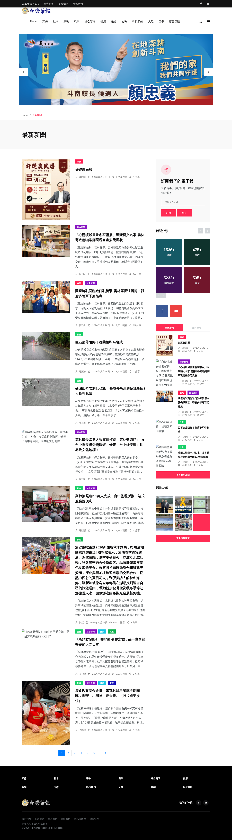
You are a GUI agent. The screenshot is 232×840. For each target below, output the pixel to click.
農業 (76, 21)
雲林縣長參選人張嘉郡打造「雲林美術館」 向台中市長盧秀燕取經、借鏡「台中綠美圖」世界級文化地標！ (109, 445)
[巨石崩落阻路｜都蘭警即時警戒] (46, 346)
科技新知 (137, 21)
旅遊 (114, 21)
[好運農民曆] (46, 189)
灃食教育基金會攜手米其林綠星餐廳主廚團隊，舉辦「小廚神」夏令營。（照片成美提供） (107, 696)
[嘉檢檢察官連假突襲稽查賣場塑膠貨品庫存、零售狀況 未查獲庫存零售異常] (183, 522)
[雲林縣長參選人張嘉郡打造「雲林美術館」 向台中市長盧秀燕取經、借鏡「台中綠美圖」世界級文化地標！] (46, 437)
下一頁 (103, 753)
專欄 (161, 21)
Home (33, 21)
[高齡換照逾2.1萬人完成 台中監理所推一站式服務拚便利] (46, 504)
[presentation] (23, 72)
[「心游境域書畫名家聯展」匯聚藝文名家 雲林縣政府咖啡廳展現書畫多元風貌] (46, 241)
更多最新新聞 (183, 475)
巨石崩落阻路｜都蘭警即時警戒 (99, 342)
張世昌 (82, 530)
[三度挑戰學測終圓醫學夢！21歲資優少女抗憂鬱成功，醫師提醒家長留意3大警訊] (201, 504)
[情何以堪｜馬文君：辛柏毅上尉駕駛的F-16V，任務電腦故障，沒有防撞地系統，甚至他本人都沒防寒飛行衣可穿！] (183, 504)
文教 (124, 21)
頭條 (45, 21)
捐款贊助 (39, 818)
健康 (103, 21)
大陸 (151, 21)
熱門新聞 (196, 328)
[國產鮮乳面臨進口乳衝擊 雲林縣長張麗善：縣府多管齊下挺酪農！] (46, 297)
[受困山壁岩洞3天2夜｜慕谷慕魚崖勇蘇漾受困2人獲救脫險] (46, 392)
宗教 (66, 21)
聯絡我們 (78, 3)
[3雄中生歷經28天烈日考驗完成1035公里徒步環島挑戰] (164, 522)
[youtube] (208, 3)
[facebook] (201, 3)
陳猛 (81, 622)
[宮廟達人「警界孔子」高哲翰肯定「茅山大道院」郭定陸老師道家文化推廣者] (201, 522)
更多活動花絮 (183, 538)
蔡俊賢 (82, 673)
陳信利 (82, 274)
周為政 (82, 730)
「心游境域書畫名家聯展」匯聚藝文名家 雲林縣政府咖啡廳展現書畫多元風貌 (194, 371)
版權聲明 (94, 818)
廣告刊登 (48, 3)
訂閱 (168, 213)
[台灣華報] (36, 10)
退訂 (184, 213)
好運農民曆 (83, 169)
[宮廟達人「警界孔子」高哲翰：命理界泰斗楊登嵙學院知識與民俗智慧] (164, 504)
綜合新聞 (90, 21)
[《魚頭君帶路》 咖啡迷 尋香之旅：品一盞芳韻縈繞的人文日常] (46, 634)
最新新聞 (169, 328)
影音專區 (174, 21)
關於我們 (63, 3)
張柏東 (82, 371)
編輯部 (82, 177)
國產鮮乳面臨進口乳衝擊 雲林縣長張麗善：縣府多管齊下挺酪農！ (194, 402)
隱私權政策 (80, 818)
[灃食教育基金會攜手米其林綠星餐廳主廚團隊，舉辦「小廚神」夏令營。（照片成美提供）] (46, 713)
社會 (55, 21)
